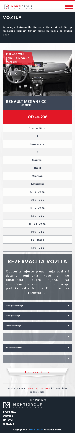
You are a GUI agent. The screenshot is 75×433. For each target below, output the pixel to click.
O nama (9, 424)
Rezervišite (37, 372)
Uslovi (8, 420)
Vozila (8, 416)
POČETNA (9, 412)
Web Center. (37, 429)
